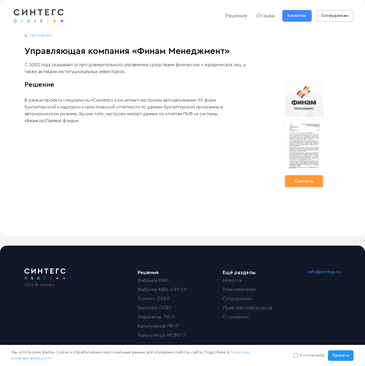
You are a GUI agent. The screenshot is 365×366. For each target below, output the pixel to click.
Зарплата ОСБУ (155, 308)
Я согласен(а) (312, 355)
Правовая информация (247, 308)
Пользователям (239, 289)
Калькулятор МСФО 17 (162, 335)
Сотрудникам (334, 16)
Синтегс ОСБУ (154, 298)
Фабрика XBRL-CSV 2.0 (162, 289)
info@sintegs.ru (324, 272)
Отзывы (265, 15)
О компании (236, 317)
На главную (41, 35)
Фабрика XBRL (153, 280)
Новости (232, 280)
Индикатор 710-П (156, 317)
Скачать (304, 181)
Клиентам (297, 16)
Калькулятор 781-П (158, 326)
